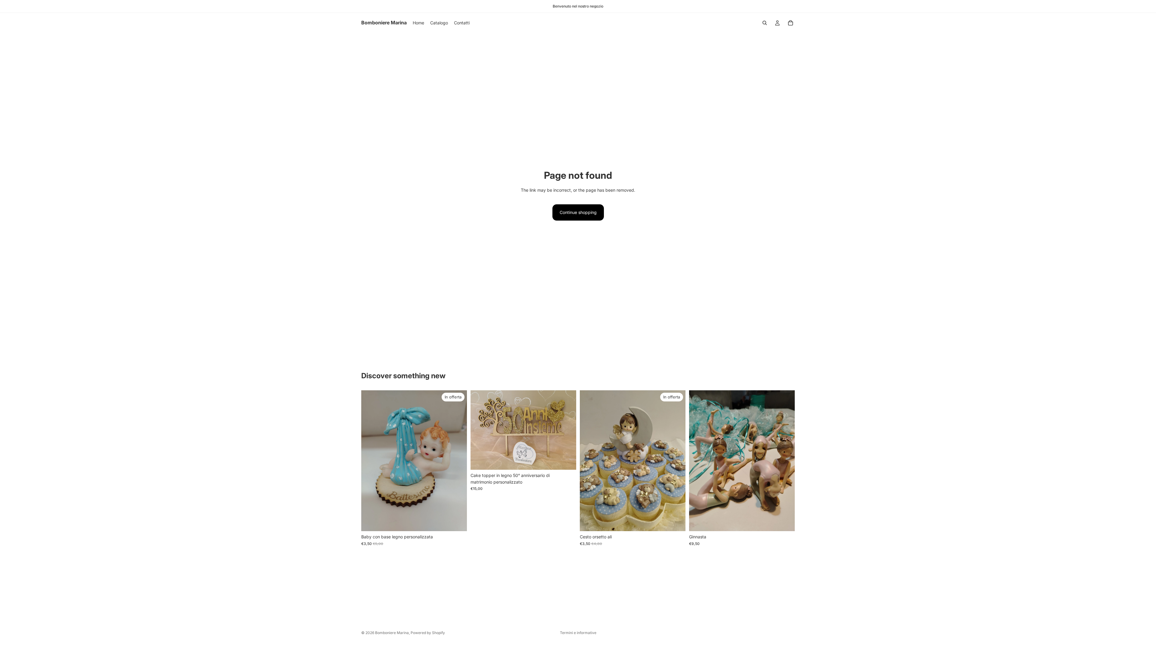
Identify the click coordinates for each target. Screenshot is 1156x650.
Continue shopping (578, 212)
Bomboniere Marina (392, 632)
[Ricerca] (764, 22)
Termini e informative (578, 632)
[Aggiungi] (457, 522)
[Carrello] (790, 22)
